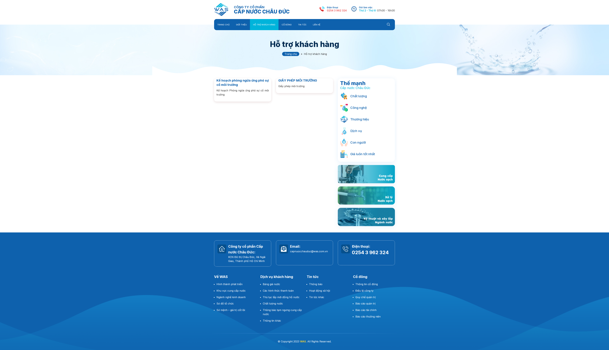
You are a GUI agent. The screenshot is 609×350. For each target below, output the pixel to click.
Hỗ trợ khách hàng (304, 44)
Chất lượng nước (273, 303)
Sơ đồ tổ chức (225, 303)
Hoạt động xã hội (319, 290)
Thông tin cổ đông (366, 284)
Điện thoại (332, 7)
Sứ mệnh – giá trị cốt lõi (230, 310)
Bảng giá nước (271, 284)
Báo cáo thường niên (368, 316)
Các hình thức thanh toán (278, 290)
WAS (221, 9)
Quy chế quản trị (365, 297)
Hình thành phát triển (229, 284)
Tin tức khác (316, 297)
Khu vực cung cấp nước (231, 290)
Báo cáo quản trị (365, 303)
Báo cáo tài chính (366, 310)
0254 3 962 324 (337, 10)
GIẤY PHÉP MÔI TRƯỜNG (297, 80)
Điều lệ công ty (364, 290)
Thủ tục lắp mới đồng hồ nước (281, 297)
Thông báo (315, 284)
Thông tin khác (272, 320)
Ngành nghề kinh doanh (231, 297)
